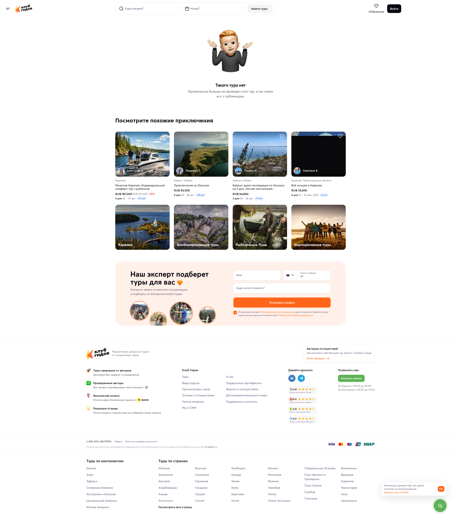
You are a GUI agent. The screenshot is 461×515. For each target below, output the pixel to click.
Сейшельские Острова (320, 468)
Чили (344, 494)
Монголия (274, 474)
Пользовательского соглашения (276, 312)
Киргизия (237, 494)
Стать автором (316, 358)
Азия (89, 474)
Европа (91, 468)
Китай (235, 500)
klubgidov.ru (211, 446)
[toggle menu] (8, 8)
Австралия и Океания (101, 494)
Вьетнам (200, 468)
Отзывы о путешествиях (198, 395)
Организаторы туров (196, 389)
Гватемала (202, 474)
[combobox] (290, 275)
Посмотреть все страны (175, 507)
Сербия (310, 492)
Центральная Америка (101, 500)
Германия (201, 481)
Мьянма (273, 481)
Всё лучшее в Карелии (306, 185)
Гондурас (201, 487)
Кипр (234, 487)
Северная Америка (99, 487)
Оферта (118, 441)
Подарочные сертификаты (244, 383)
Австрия (164, 481)
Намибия (274, 487)
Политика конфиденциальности (141, 441)
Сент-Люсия (313, 485)
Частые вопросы (193, 401)
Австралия (165, 474)
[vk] (292, 378)
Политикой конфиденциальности (296, 315)
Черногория (349, 487)
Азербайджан (167, 487)
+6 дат (324, 195)
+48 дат (200, 195)
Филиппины (349, 468)
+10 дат (142, 198)
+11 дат (259, 198)
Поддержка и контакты (241, 401)
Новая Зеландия (279, 500)
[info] (146, 387)
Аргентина (165, 500)
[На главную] (23, 8)
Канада (236, 474)
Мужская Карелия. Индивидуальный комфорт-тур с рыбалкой (140, 187)
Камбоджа (238, 468)
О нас (230, 377)
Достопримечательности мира (246, 395)
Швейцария (349, 500)
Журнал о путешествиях (242, 389)
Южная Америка (97, 507)
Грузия (199, 500)
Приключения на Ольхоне (191, 185)
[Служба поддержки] (440, 505)
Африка (91, 481)
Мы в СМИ (189, 407)
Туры (185, 377)
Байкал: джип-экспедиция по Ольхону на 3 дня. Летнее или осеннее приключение (258, 187)
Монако (273, 468)
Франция (347, 474)
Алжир (163, 494)
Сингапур (311, 498)
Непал (272, 494)
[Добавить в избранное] (164, 136)
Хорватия (347, 481)
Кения (235, 481)
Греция (200, 494)
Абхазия (164, 468)
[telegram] (301, 378)
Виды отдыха (190, 383)
